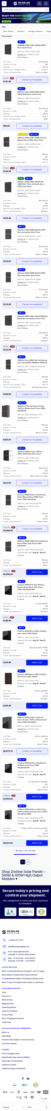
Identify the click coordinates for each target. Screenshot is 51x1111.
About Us (5, 1032)
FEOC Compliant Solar (11, 1053)
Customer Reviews (9, 1043)
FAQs (4, 992)
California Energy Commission (14, 1068)
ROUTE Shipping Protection (13, 1018)
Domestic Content (9, 1064)
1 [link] (22, 862)
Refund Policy (7, 999)
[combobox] (25, 9)
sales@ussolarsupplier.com (18, 946)
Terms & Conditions (9, 1011)
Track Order (6, 1022)
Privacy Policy (7, 1014)
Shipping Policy (8, 1003)
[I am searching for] (46, 9)
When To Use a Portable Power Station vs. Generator (23, 982)
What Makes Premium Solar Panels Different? (20, 975)
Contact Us (6, 996)
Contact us (21, 54)
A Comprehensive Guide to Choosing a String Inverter (23, 978)
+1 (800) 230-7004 (15, 940)
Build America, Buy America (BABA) (16, 1057)
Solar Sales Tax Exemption (12, 1061)
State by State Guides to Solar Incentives (18, 1039)
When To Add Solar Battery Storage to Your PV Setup (23, 971)
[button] (4, 3)
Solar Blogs (6, 1036)
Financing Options (9, 1007)
